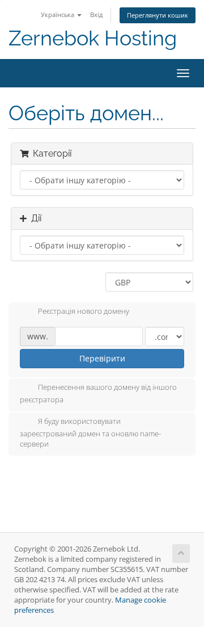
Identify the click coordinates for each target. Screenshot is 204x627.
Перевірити (102, 358)
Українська (58, 14)
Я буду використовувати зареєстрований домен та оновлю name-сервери (90, 432)
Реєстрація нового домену (83, 311)
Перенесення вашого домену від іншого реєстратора (98, 393)
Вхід (96, 14)
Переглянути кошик (157, 15)
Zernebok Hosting (92, 38)
